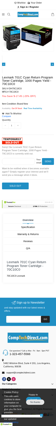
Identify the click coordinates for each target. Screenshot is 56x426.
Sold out (15, 186)
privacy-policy (11, 422)
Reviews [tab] (28, 241)
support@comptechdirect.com (20, 372)
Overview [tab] (28, 220)
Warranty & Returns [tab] (28, 234)
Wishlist (21, 3)
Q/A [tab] (28, 248)
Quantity (6, 120)
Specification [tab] (28, 227)
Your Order (36, 3)
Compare (6, 116)
